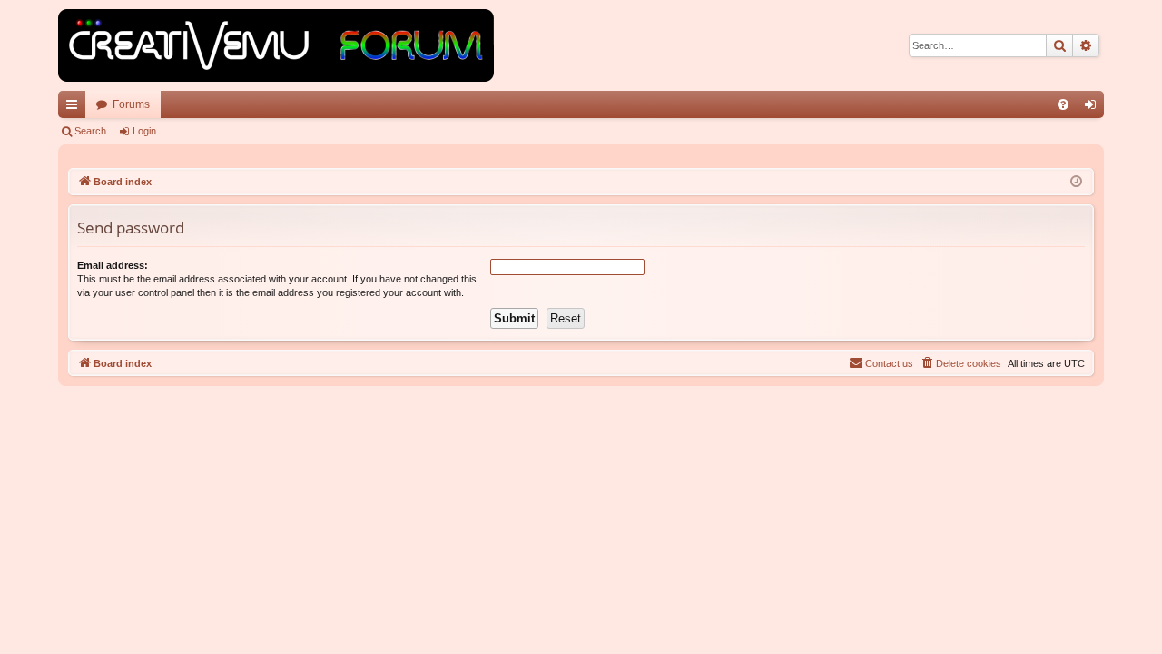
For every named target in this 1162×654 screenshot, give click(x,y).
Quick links (75, 108)
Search (90, 130)
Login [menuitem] (1094, 108)
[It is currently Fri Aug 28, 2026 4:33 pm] (1076, 182)
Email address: (112, 265)
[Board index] (276, 45)
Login (144, 130)
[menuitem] (1063, 104)
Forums (131, 104)
